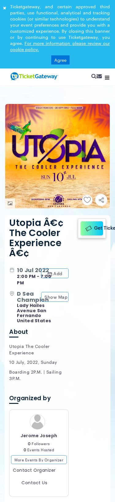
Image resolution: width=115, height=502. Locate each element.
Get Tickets (98, 228)
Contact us (34, 483)
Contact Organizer (34, 471)
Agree (60, 60)
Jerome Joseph (39, 436)
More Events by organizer (38, 460)
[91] (34, 76)
